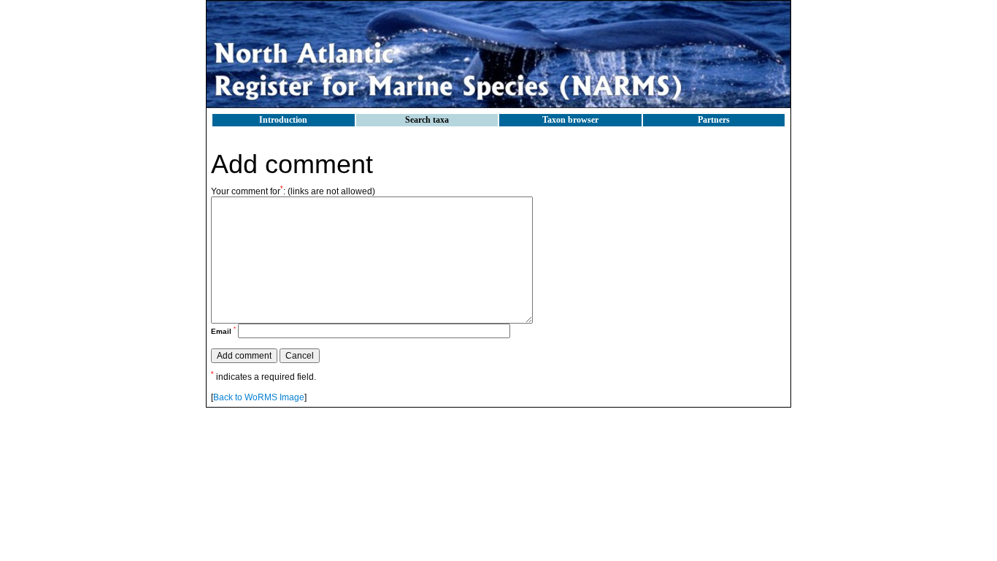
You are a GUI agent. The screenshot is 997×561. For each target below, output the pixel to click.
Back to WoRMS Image (258, 397)
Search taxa (427, 120)
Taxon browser (570, 120)
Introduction (283, 120)
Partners (714, 120)
